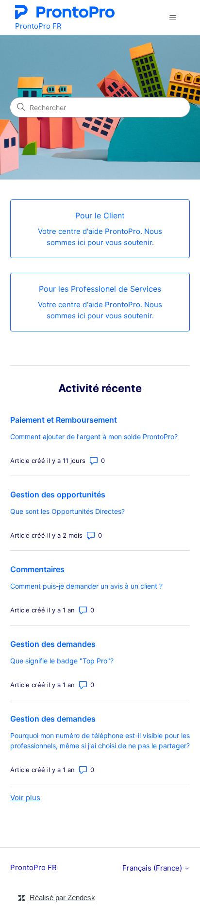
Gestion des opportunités (57, 494)
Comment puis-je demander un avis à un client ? (86, 586)
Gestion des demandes (53, 644)
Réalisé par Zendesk (62, 897)
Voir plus (25, 797)
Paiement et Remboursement (63, 420)
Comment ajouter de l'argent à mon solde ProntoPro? (94, 436)
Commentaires (37, 569)
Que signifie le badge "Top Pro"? (62, 661)
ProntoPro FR (33, 867)
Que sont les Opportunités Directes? (67, 511)
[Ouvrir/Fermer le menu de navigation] (172, 17)
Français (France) (153, 868)
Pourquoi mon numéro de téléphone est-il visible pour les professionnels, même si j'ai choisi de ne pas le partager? (100, 740)
